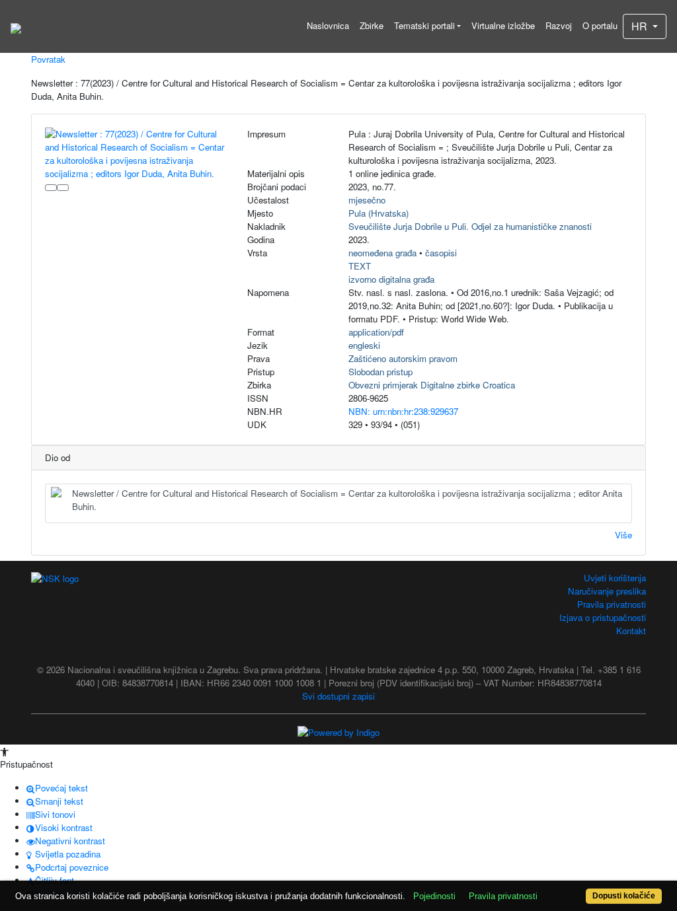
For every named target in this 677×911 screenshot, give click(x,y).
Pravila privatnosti (611, 604)
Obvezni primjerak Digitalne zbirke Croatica (431, 385)
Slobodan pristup (380, 371)
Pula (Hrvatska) (378, 213)
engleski (364, 345)
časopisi (441, 252)
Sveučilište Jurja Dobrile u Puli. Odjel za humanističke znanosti (470, 226)
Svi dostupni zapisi (338, 696)
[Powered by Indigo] (338, 731)
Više (623, 534)
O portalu (599, 25)
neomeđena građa (382, 252)
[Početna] (16, 26)
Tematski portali (424, 25)
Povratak (48, 59)
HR (640, 26)
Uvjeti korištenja (615, 577)
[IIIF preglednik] (51, 187)
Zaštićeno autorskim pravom (403, 358)
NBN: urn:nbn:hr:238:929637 (403, 411)
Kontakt (631, 630)
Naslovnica (328, 25)
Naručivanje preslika (607, 591)
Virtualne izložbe (503, 25)
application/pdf (376, 332)
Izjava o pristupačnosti (602, 617)
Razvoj (558, 25)
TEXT (359, 266)
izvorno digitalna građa (391, 279)
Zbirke (371, 25)
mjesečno (366, 200)
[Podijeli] (63, 187)
